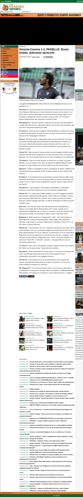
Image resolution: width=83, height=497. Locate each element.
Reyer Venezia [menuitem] (7, 65)
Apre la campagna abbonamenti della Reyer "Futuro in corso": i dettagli (51, 377)
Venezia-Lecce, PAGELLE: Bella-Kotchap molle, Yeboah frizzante (49, 391)
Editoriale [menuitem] (5, 60)
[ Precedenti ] (9, 93)
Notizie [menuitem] (5, 53)
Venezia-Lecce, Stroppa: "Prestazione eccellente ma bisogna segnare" (51, 393)
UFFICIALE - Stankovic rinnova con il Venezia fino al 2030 (47, 441)
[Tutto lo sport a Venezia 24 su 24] (14, 7)
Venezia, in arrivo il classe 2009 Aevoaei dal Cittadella (46, 366)
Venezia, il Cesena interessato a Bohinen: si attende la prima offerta (50, 364)
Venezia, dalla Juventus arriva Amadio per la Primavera (47, 475)
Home (3, 46)
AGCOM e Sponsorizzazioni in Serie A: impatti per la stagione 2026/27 (51, 481)
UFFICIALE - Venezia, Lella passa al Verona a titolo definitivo (48, 490)
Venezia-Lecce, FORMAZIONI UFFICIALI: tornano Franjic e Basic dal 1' (51, 418)
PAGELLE (79, 245)
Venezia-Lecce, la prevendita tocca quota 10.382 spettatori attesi (49, 450)
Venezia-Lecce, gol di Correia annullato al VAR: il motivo (47, 403)
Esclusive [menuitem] (6, 58)
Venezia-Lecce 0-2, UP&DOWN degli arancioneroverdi (46, 380)
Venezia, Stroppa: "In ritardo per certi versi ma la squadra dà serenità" (51, 443)
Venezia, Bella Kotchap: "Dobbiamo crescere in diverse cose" (49, 396)
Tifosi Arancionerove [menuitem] (9, 62)
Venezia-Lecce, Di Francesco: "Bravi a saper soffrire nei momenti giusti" (52, 382)
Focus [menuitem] (4, 51)
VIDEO (78, 287)
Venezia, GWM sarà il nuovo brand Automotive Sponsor (46, 452)
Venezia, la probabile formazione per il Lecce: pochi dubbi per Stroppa (51, 425)
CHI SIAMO (56, 495)
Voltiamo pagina (34, 389)
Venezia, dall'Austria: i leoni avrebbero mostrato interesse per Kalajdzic (51, 362)
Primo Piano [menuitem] (6, 49)
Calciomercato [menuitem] (7, 55)
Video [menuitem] (4, 67)
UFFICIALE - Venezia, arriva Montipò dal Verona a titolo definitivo (49, 488)
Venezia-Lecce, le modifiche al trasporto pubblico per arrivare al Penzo (51, 454)
